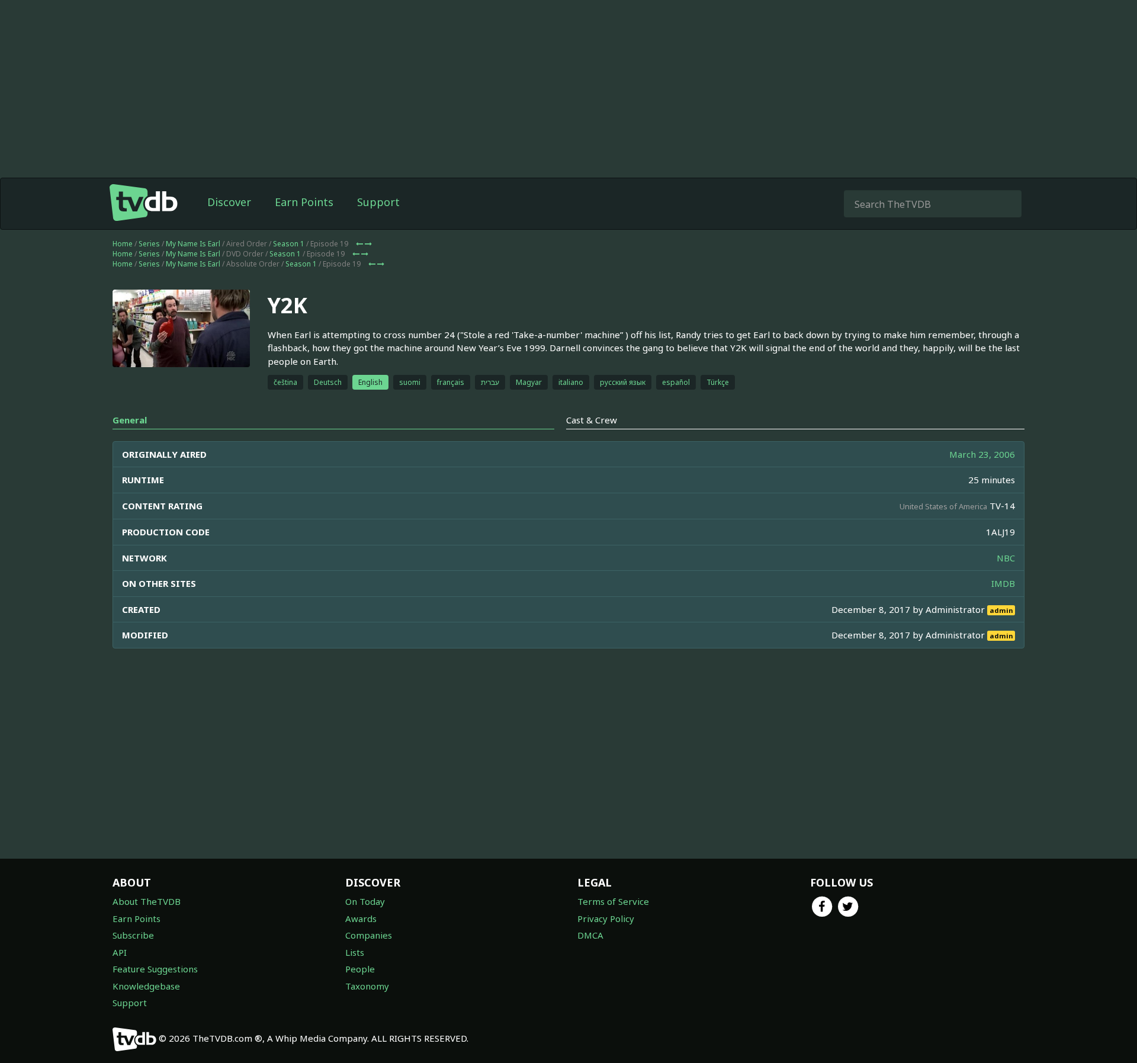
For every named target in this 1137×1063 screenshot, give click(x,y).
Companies (368, 935)
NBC (1006, 558)
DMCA (590, 935)
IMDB (1003, 583)
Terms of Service (613, 901)
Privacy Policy (605, 918)
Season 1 (288, 244)
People (360, 969)
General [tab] (130, 420)
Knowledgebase (146, 986)
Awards (361, 918)
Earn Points (304, 202)
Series (149, 244)
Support (378, 202)
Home (123, 244)
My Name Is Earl (193, 244)
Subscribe (133, 935)
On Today (365, 901)
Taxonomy (367, 986)
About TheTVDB (147, 901)
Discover (229, 202)
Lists (354, 952)
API (120, 952)
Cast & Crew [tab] (591, 420)
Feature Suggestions (155, 969)
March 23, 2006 (982, 454)
